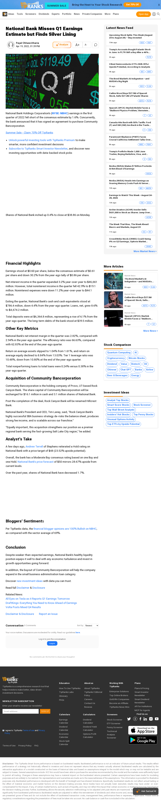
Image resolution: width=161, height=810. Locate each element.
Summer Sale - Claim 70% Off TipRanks (29, 132)
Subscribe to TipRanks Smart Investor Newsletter (38, 148)
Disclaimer (23, 587)
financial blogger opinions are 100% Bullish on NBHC (64, 528)
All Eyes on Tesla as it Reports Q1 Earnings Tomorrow (38, 598)
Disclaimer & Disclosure (20, 613)
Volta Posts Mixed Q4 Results (23, 607)
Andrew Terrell (34, 446)
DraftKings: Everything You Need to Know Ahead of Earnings (41, 602)
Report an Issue (48, 613)
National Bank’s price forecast (35, 461)
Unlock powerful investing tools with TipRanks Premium (42, 140)
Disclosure (38, 587)
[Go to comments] (95, 45)
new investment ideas (30, 581)
